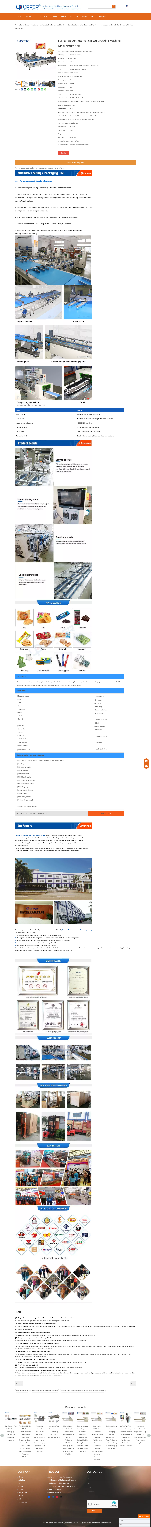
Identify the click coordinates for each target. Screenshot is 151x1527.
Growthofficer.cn (105, 1523)
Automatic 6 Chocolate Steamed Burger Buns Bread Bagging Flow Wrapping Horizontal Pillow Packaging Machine (125, 1425)
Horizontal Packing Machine (58, 1483)
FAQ (19, 1499)
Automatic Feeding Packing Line (60, 1477)
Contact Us (22, 1502)
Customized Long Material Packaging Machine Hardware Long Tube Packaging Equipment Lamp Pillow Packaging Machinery (68, 1437)
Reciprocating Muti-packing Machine (62, 1480)
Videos (21, 1490)
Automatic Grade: (63, 58)
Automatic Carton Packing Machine (61, 1486)
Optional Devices (54, 1493)
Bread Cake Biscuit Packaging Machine (45, 1391)
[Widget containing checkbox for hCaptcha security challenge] (102, 1504)
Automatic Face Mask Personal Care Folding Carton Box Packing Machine (11, 1431)
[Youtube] (57, 1497)
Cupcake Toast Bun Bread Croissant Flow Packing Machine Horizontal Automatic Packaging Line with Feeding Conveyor (111, 1437)
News (20, 1496)
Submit (94, 1511)
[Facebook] (49, 1497)
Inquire (63, 153)
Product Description (75, 163)
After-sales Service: (64, 51)
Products (21, 1483)
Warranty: (61, 55)
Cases (20, 1486)
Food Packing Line (22, 1391)
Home (20, 1477)
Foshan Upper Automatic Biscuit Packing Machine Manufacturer (82, 1391)
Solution (21, 1480)
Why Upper (22, 1493)
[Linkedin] (53, 1497)
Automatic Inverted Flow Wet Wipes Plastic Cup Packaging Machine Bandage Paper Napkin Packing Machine (97, 1434)
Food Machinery (54, 1490)
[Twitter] (61, 1497)
